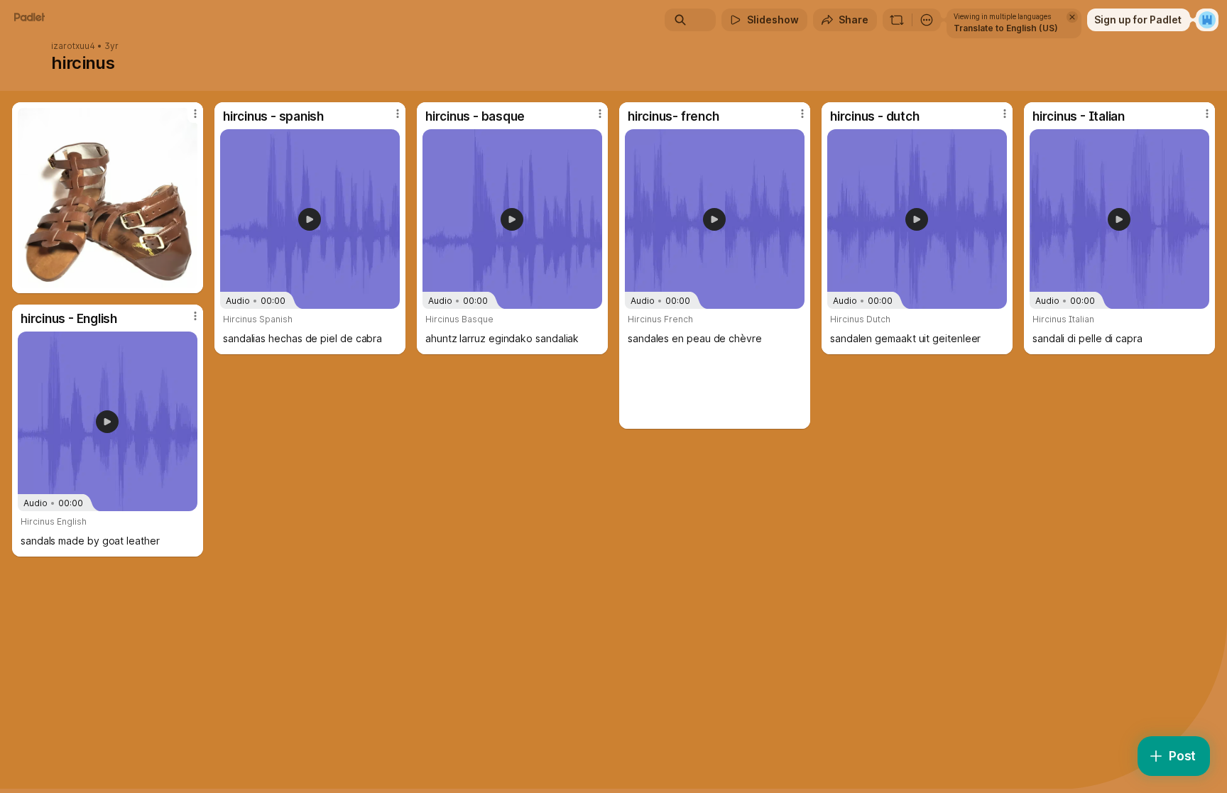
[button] (309, 219)
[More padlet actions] (926, 20)
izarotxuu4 (73, 46)
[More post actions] (195, 113)
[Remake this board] (897, 20)
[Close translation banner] (1072, 17)
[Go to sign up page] (1207, 20)
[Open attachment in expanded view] (107, 198)
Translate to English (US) (1006, 28)
